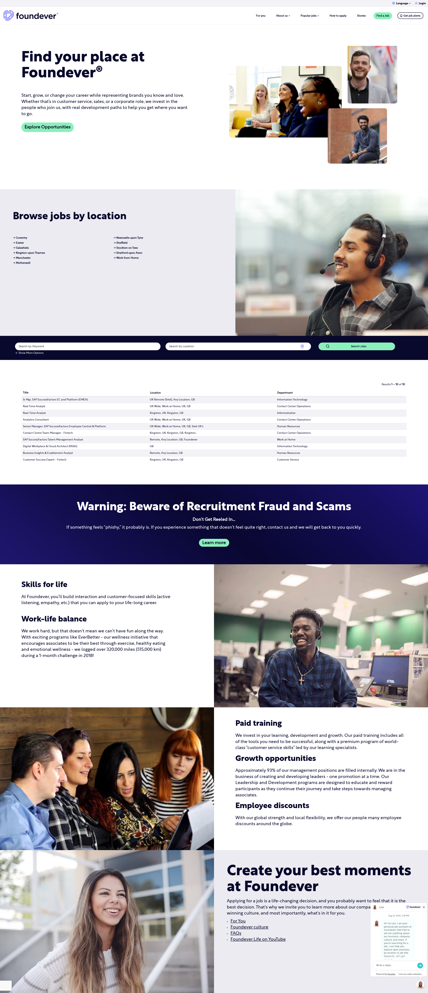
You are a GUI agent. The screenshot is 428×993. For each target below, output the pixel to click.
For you (260, 15)
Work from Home (126, 258)
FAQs (236, 933)
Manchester (22, 258)
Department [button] (285, 392)
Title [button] (25, 392)
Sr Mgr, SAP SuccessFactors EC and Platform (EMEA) (55, 399)
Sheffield (120, 242)
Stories (361, 15)
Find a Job (383, 15)
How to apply (338, 15)
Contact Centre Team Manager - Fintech (48, 433)
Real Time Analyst (34, 406)
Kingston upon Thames (29, 253)
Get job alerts (411, 15)
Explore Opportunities (48, 127)
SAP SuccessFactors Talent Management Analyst (53, 439)
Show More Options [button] (31, 353)
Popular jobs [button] (309, 15)
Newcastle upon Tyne (128, 237)
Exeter (18, 242)
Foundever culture (249, 927)
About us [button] (282, 15)
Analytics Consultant (36, 419)
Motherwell (21, 263)
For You (238, 921)
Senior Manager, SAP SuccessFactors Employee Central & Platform (64, 426)
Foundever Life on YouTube (258, 939)
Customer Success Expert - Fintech (44, 459)
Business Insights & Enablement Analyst (48, 453)
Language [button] (402, 3)
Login (422, 3)
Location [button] (155, 392)
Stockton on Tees (126, 247)
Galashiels (21, 247)
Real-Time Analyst (34, 413)
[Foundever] (31, 15)
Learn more (214, 543)
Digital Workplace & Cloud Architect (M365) (50, 446)
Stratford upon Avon (128, 253)
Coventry (20, 237)
